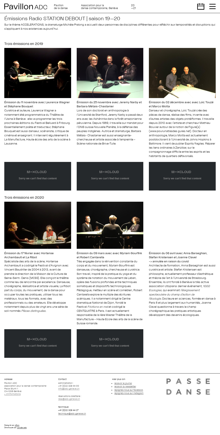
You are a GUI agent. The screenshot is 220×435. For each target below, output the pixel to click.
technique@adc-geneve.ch (72, 413)
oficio (17, 425)
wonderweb (22, 427)
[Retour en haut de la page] (212, 427)
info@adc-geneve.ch (68, 388)
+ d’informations (12, 394)
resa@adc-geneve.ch (69, 399)
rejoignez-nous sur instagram (129, 393)
